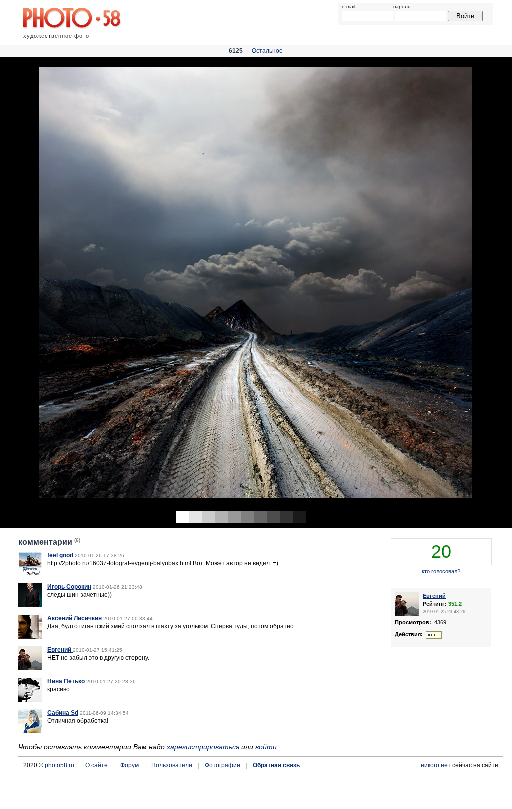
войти (266, 747)
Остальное (267, 50)
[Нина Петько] (30, 699)
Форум (129, 765)
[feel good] (30, 573)
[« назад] (128, 281)
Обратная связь (276, 765)
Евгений (60, 649)
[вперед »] (384, 281)
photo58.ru (59, 765)
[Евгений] (30, 668)
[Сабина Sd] (30, 731)
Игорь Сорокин (70, 586)
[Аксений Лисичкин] (30, 636)
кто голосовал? (441, 571)
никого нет (436, 765)
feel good (61, 555)
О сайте (97, 765)
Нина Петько (66, 681)
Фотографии (222, 765)
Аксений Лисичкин (75, 618)
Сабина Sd (63, 712)
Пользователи (172, 765)
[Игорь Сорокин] (30, 605)
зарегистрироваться (203, 747)
